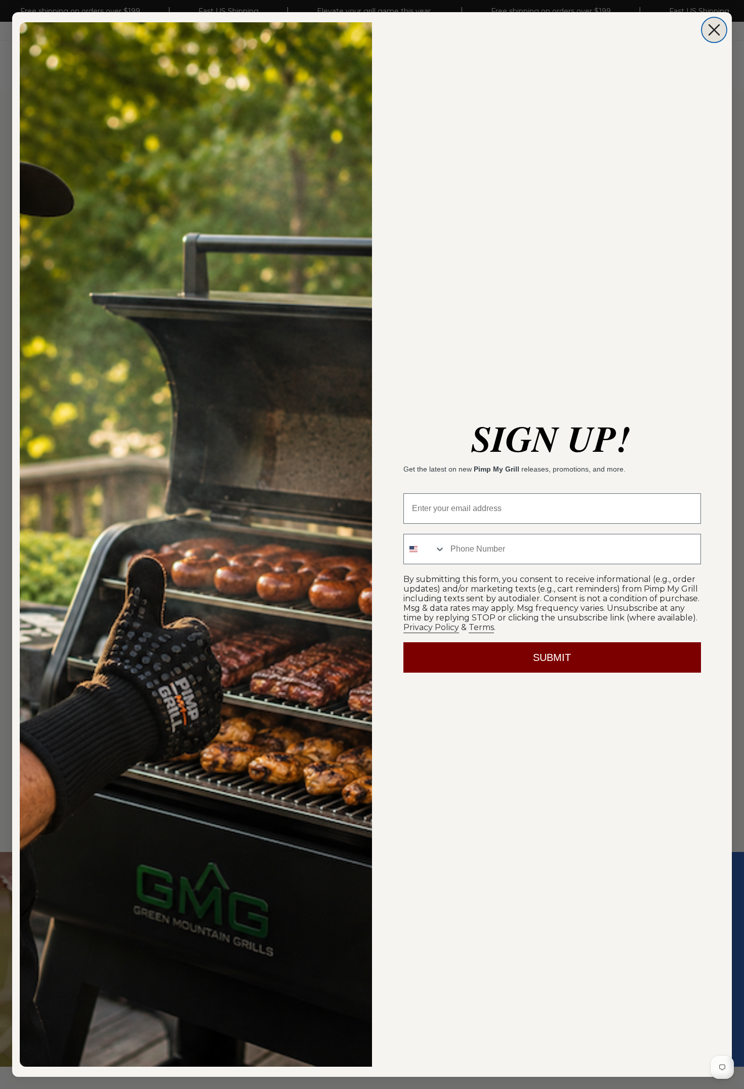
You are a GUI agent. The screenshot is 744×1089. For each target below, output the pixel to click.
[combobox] (424, 549)
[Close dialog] (714, 30)
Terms (481, 627)
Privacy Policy (431, 627)
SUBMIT (552, 657)
